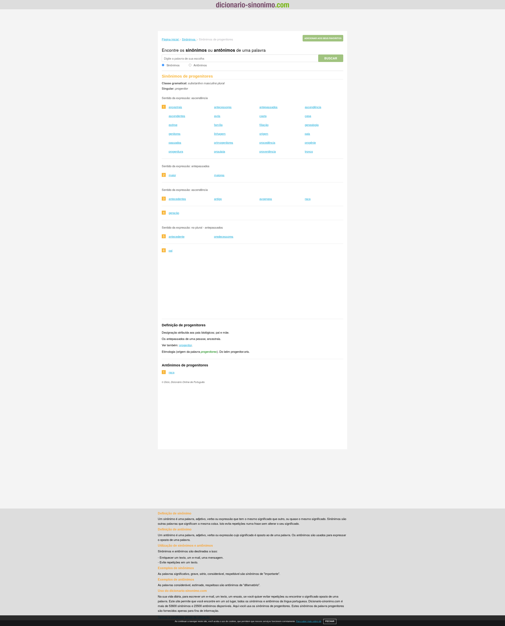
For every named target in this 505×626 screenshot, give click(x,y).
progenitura (176, 151)
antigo (218, 199)
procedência (267, 142)
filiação (263, 125)
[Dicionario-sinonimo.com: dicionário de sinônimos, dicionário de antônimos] (252, 5)
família (218, 125)
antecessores (223, 107)
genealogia (312, 125)
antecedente (176, 236)
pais (307, 133)
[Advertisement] (252, 20)
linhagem (220, 133)
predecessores (223, 236)
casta (263, 116)
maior (172, 175)
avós (217, 116)
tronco (309, 151)
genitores (174, 133)
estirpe (173, 125)
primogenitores (223, 142)
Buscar (330, 58)
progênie (310, 142)
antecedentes (177, 199)
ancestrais (175, 107)
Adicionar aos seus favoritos (322, 38)
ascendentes (177, 116)
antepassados (268, 107)
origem (263, 133)
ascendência (313, 107)
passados (175, 142)
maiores (219, 175)
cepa (308, 116)
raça (307, 199)
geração (174, 213)
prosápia (219, 151)
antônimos (224, 50)
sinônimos (196, 50)
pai (170, 250)
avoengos (265, 199)
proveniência (267, 151)
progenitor (185, 345)
